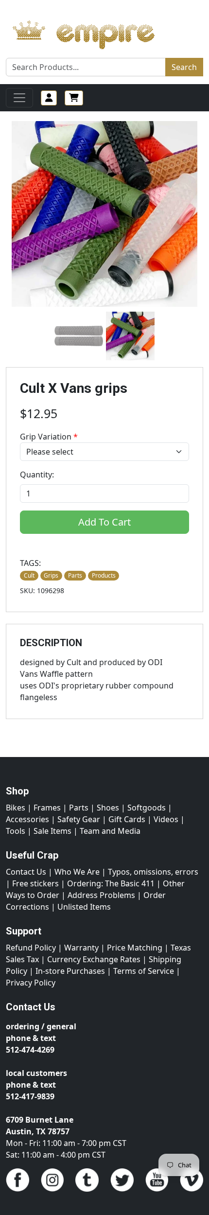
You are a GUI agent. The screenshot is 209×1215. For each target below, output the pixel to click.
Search (184, 67)
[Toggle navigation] (19, 97)
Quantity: (37, 474)
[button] (78, 336)
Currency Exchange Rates (93, 959)
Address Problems (101, 895)
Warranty (81, 947)
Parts (78, 807)
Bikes (15, 807)
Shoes (108, 807)
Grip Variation (49, 436)
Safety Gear (78, 819)
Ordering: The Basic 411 (111, 883)
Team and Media (110, 831)
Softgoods (146, 807)
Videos (166, 819)
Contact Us (26, 871)
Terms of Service (143, 971)
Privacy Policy (30, 982)
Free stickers (35, 883)
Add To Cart (104, 521)
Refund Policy (31, 947)
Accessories (27, 819)
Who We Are (77, 871)
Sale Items (52, 831)
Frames (47, 807)
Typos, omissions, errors (153, 871)
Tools (15, 831)
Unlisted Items (84, 906)
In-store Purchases (70, 971)
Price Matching (134, 947)
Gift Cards (126, 819)
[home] (93, 32)
